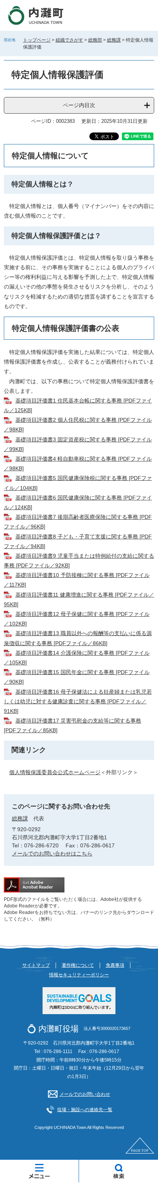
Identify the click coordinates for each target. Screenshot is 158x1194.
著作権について (78, 965)
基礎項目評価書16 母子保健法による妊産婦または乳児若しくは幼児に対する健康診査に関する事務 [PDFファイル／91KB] (78, 701)
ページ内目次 (79, 105)
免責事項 (115, 965)
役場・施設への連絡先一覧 (84, 1109)
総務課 (114, 40)
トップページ (37, 40)
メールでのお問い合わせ (84, 1094)
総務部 (95, 40)
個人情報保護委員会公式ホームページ (54, 772)
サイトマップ (36, 965)
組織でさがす (69, 40)
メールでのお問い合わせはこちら (52, 853)
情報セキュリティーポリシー (79, 975)
